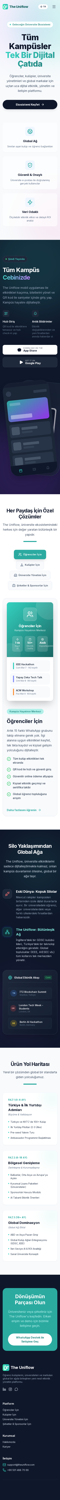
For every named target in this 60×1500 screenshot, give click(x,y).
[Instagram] (10, 1389)
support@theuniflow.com (20, 1464)
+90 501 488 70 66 (18, 1470)
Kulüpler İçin (9, 1414)
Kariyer (6, 1446)
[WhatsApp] (16, 1389)
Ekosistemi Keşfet (28, 104)
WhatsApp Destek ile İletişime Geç (30, 1339)
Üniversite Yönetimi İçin (15, 1419)
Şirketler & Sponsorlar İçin (17, 1424)
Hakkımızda (9, 1442)
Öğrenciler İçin (11, 1409)
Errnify (38, 1496)
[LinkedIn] (4, 1389)
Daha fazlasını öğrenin (21, 810)
